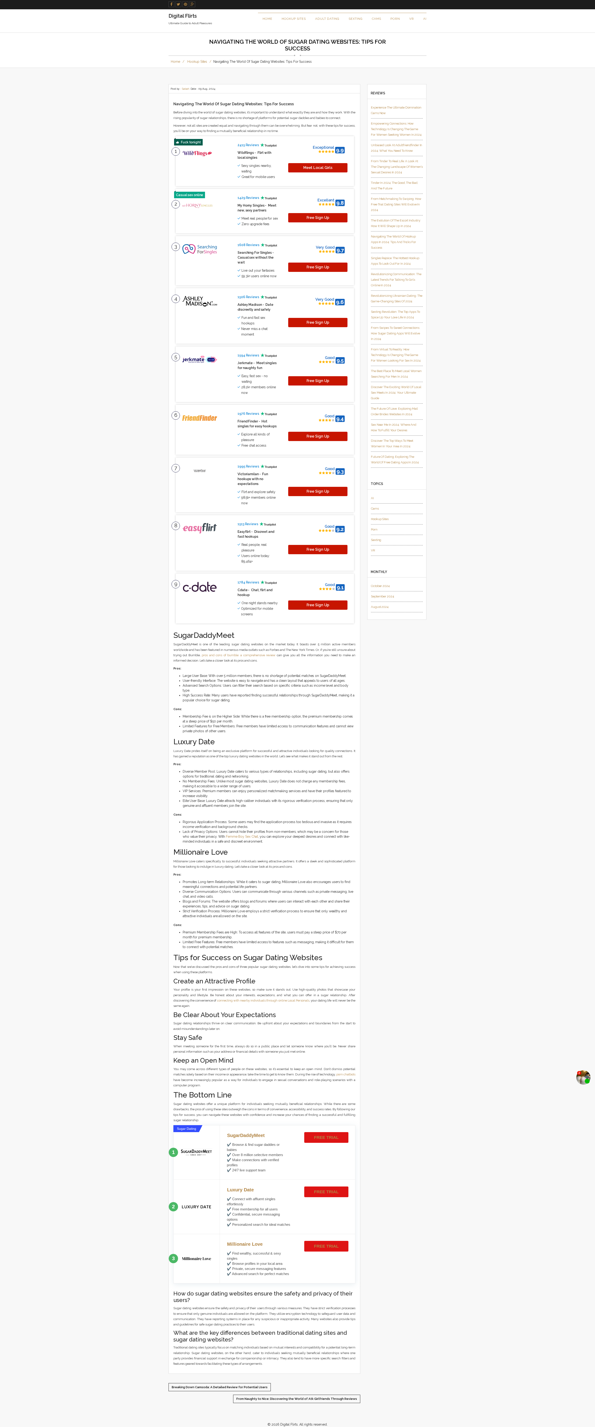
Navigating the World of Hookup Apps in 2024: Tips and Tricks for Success (393, 242)
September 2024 (382, 596)
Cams (376, 18)
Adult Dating (327, 18)
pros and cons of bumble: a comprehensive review (238, 655)
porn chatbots (345, 1074)
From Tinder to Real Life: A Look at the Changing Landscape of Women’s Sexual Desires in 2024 (397, 166)
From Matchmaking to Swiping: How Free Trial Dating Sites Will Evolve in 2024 (396, 204)
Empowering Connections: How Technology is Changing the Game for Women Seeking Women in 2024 (396, 129)
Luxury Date (240, 1189)
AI (424, 18)
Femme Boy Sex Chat (242, 836)
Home (267, 18)
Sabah (185, 88)
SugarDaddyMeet (246, 1135)
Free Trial (326, 1137)
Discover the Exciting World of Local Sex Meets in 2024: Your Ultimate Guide (396, 392)
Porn (395, 18)
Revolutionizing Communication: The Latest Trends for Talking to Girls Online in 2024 (396, 279)
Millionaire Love (245, 1244)
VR (411, 18)
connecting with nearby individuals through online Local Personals (263, 1000)
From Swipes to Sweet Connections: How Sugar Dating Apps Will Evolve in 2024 (395, 333)
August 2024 (380, 607)
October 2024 (380, 586)
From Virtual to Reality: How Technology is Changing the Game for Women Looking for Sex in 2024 (396, 355)
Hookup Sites (294, 18)
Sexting (356, 18)
